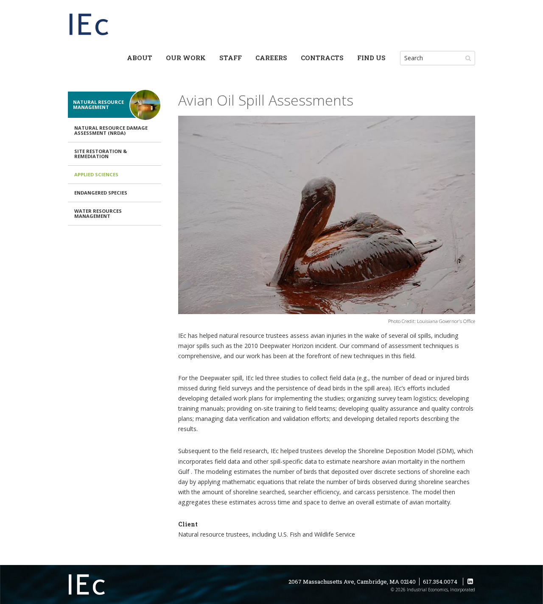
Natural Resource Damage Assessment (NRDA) (111, 130)
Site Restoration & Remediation (100, 153)
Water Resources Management (98, 213)
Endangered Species (100, 192)
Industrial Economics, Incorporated (89, 25)
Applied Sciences (96, 174)
